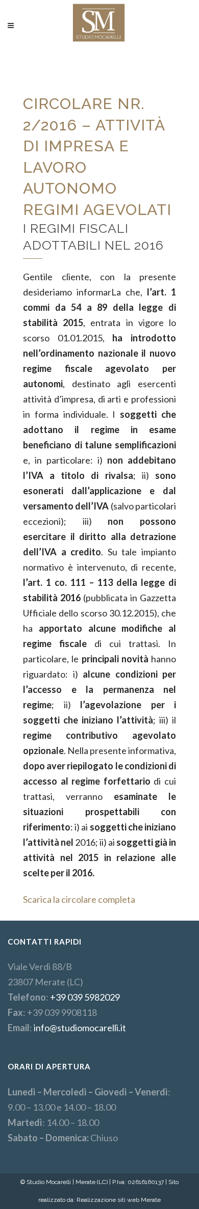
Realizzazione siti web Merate (119, 1199)
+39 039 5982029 (85, 997)
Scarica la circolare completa (79, 899)
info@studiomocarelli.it (80, 1027)
